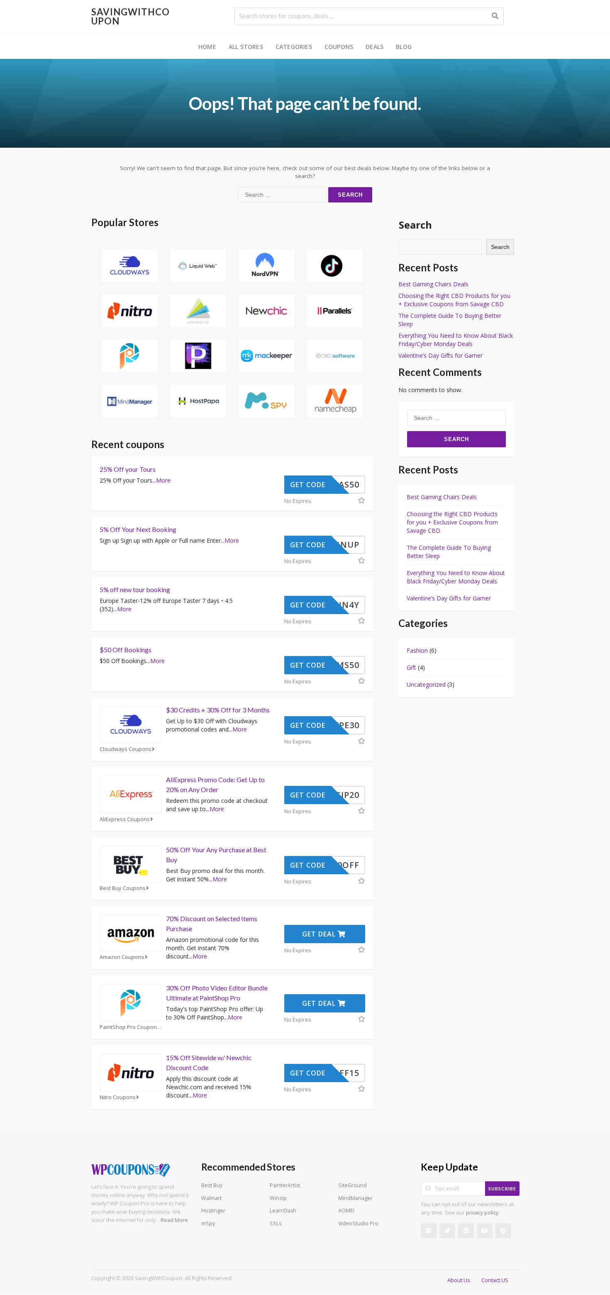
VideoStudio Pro (358, 1223)
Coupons (339, 47)
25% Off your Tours (128, 469)
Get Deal (320, 934)
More (163, 480)
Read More (174, 1220)
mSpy (208, 1223)
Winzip (278, 1198)
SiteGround (352, 1185)
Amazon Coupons (122, 957)
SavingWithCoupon (130, 16)
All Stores (246, 47)
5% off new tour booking (135, 589)
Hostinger (213, 1210)
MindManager (355, 1198)
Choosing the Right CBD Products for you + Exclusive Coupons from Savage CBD (454, 300)
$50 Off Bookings (125, 650)
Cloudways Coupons (125, 749)
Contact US (494, 1280)
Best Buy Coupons (123, 888)
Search (415, 225)
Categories (294, 47)
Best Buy (211, 1185)
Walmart (211, 1198)
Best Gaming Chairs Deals (433, 284)
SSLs (275, 1223)
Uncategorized (426, 684)
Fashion (417, 650)
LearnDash (283, 1210)
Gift (411, 667)
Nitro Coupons (118, 1097)
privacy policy (482, 1212)
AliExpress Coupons (125, 819)
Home (207, 47)
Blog (404, 47)
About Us (458, 1280)
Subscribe (502, 1188)
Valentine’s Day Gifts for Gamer (440, 355)
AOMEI (346, 1210)
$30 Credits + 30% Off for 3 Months (218, 710)
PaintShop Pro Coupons (130, 1027)
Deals (374, 47)
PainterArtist (285, 1185)
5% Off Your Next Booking (138, 529)
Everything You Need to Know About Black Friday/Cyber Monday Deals (455, 340)
